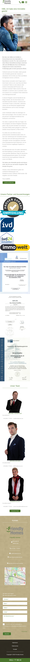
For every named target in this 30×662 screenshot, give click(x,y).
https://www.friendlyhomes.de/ (15, 557)
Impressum (15, 642)
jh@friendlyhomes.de (18, 466)
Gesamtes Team (15, 510)
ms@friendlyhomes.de (18, 418)
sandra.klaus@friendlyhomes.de (20, 506)
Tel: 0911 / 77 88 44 (15, 548)
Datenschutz (15, 646)
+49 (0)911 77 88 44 (7, 418)
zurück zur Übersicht (8, 182)
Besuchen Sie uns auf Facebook (16, 563)
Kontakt (15, 649)
